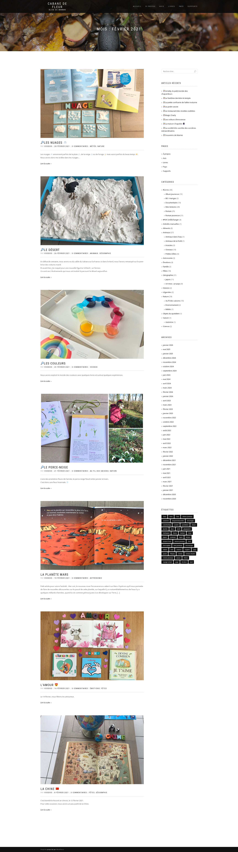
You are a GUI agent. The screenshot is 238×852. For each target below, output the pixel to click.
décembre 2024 (169, 358)
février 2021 (168, 486)
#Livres (166, 190)
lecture (188, 537)
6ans (171, 517)
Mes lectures (171, 207)
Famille (166, 266)
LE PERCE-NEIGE (56, 467)
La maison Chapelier (174, 124)
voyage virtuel (167, 562)
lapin (180, 537)
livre (189, 541)
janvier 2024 (168, 396)
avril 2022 (167, 443)
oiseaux (179, 550)
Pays (181, 6)
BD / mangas (171, 198)
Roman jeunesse (173, 215)
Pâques (172, 554)
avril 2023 (167, 400)
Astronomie (96, 578)
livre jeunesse (178, 545)
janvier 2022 (168, 456)
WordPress (60, 849)
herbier (182, 533)
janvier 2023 (168, 413)
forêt (178, 529)
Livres (171, 6)
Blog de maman (57, 10)
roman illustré (190, 554)
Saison (166, 318)
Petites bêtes (171, 254)
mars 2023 (167, 405)
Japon (168, 279)
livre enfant (166, 545)
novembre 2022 (169, 417)
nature (165, 550)
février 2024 (168, 392)
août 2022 (167, 430)
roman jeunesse (168, 558)
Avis (161, 6)
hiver (189, 533)
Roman (168, 211)
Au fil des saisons (99, 471)
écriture (184, 562)
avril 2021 (167, 477)
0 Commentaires (80, 146)
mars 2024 (167, 387)
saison (178, 558)
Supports (193, 6)
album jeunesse (187, 517)
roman (180, 554)
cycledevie (185, 525)
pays (194, 550)
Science (94, 367)
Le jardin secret (171, 106)
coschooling (167, 525)
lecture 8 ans (167, 541)
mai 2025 (166, 349)
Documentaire (171, 202)
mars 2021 (167, 481)
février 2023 (168, 409)
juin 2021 (166, 469)
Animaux (94, 253)
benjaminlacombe (178, 521)
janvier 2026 (168, 345)
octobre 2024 (168, 366)
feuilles (165, 529)
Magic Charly (170, 115)
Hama (175, 533)
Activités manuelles (171, 224)
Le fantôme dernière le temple (178, 98)
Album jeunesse (172, 194)
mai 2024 (166, 379)
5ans (164, 517)
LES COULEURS (55, 363)
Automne (169, 322)
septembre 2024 (169, 370)
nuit (172, 550)
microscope (189, 545)
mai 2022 (166, 439)
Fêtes (104, 688)
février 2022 (168, 452)
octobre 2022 (168, 422)
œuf (191, 562)
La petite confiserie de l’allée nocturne (181, 102)
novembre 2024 (169, 362)
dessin (194, 525)
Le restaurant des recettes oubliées (180, 111)
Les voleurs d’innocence (175, 119)
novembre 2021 (169, 464)
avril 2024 (167, 383)
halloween (166, 533)
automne (166, 521)
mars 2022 (167, 447)
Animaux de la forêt (174, 241)
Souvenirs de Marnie (174, 135)
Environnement (172, 305)
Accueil (137, 6)
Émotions (95, 688)
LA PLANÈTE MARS (54, 574)
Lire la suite (45, 163)
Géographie (105, 253)
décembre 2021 (169, 460)
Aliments (166, 228)
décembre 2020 (169, 494)
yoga (176, 562)
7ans (177, 517)
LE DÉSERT (52, 250)
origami (187, 550)
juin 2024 (166, 375)
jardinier (173, 537)
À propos (150, 6)
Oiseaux (169, 249)
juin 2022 (166, 434)
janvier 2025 (168, 353)
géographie (187, 529)
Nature (101, 146)
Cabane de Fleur (57, 5)
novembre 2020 (169, 498)
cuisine (176, 525)
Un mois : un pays (173, 283)
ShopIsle (43, 849)
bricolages (190, 521)
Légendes (167, 292)
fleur (172, 529)
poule (165, 554)
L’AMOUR (47, 685)
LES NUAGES (53, 142)
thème (186, 558)
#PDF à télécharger (171, 219)
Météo (93, 146)
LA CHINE (48, 789)
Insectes (169, 245)
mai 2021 (166, 473)
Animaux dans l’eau (174, 237)
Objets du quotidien (171, 313)
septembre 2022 (169, 426)
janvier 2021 (168, 490)
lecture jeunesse (180, 541)
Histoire (166, 288)
